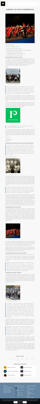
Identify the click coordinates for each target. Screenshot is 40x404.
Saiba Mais (20, 402)
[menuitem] (38, 3)
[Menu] (38, 3)
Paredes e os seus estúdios (21, 387)
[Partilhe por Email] (27, 359)
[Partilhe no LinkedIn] (22, 359)
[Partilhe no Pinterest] (17, 359)
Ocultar (25, 402)
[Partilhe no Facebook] (7, 359)
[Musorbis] (3, 4)
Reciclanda (7, 135)
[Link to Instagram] (32, 359)
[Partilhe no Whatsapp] (12, 359)
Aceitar (15, 402)
